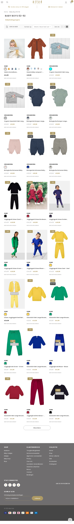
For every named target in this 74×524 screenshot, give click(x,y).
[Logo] (37, 2)
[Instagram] (10, 485)
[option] (18, 6)
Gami (6, 66)
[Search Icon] (7, 2)
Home (6, 12)
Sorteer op (27, 27)
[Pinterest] (14, 485)
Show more (37, 428)
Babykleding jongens (12, 20)
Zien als (57, 27)
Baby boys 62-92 (14, 12)
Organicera (53, 66)
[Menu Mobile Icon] (2, 2)
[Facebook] (5, 485)
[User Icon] (66, 2)
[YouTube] (18, 485)
